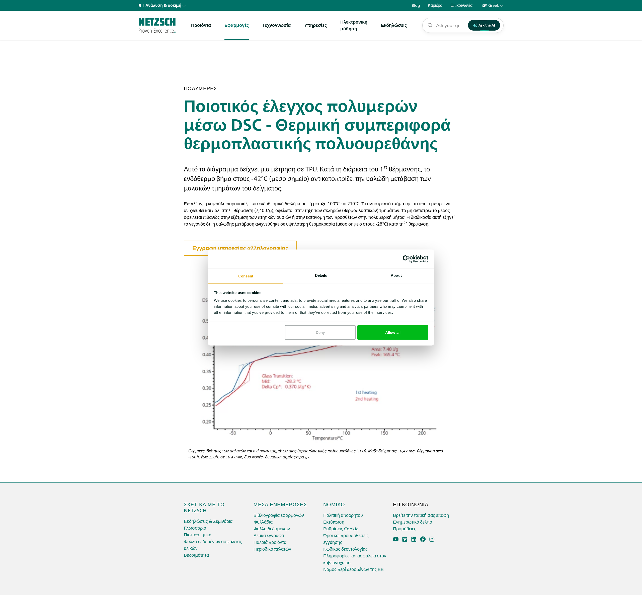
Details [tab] (321, 275)
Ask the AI (486, 25)
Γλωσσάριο (195, 528)
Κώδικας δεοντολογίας (345, 549)
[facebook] (423, 539)
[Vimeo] (405, 539)
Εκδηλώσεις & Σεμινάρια (208, 521)
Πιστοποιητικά (197, 534)
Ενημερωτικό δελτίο (412, 522)
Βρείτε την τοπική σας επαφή (421, 515)
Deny (320, 332)
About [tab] (396, 275)
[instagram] (432, 539)
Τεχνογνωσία (276, 25)
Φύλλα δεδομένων (272, 528)
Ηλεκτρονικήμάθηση (353, 25)
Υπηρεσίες (315, 25)
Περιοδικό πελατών (272, 549)
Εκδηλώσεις (394, 25)
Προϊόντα (201, 25)
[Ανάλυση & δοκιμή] (157, 25)
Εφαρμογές (236, 25)
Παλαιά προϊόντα (270, 542)
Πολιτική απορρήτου (343, 515)
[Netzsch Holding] (141, 6)
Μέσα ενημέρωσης (280, 504)
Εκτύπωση (333, 522)
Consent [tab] (245, 276)
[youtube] (396, 539)
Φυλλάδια (263, 522)
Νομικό (334, 504)
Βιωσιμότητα (196, 555)
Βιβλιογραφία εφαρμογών (279, 515)
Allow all (392, 332)
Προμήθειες (404, 528)
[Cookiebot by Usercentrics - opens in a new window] (406, 259)
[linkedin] (414, 539)
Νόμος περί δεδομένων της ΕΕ (353, 569)
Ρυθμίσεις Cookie (341, 528)
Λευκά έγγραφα (269, 535)
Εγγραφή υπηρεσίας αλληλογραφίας (240, 248)
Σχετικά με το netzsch (204, 507)
